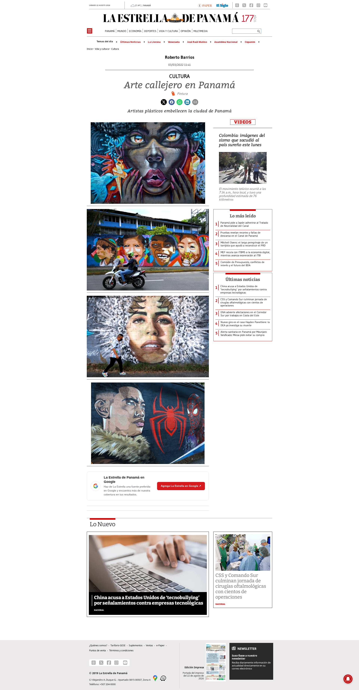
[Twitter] (164, 102)
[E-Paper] (205, 5)
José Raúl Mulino (197, 42)
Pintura (182, 94)
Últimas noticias (242, 279)
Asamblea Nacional (225, 42)
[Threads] (237, 5)
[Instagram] (258, 5)
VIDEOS (242, 122)
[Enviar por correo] (195, 102)
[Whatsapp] (179, 102)
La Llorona (154, 42)
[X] (244, 5)
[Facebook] (251, 5)
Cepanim (250, 42)
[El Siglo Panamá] (222, 5)
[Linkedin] (187, 102)
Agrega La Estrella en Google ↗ (181, 485)
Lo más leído (243, 216)
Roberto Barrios (179, 57)
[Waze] (163, 678)
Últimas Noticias (130, 42)
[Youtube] (265, 5)
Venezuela (174, 42)
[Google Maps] (155, 678)
